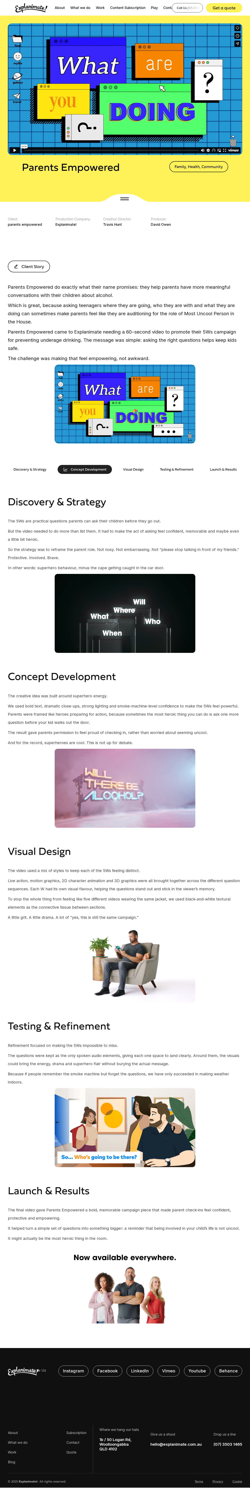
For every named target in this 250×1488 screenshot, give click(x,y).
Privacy (217, 1481)
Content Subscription (128, 8)
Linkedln (140, 1370)
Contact (170, 8)
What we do (80, 8)
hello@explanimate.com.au (176, 1444)
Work (100, 8)
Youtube (197, 1370)
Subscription (76, 1433)
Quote (71, 1452)
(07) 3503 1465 (227, 1444)
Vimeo (168, 1370)
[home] (31, 7)
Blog (11, 1462)
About (60, 8)
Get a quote (224, 7)
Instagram (73, 1370)
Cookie (237, 1481)
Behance (228, 1370)
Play (154, 8)
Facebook (107, 1370)
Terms (199, 1481)
